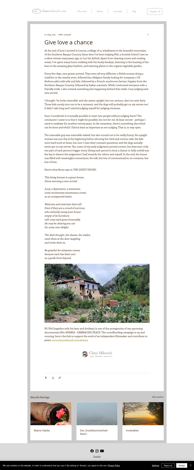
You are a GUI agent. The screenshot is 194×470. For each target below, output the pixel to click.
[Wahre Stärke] (50, 413)
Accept (182, 465)
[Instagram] (97, 451)
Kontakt (97, 456)
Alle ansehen (158, 396)
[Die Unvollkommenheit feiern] (97, 413)
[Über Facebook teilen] (45, 377)
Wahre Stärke (42, 430)
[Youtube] (102, 451)
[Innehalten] (143, 413)
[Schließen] (190, 465)
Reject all (168, 465)
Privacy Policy (114, 465)
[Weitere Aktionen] (148, 34)
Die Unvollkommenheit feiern (94, 432)
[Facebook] (92, 451)
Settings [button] (155, 465)
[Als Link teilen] (59, 377)
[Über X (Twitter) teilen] (52, 377)
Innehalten (132, 430)
